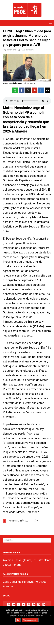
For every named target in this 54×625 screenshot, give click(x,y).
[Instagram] (28, 604)
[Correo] (13, 604)
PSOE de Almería (27, 50)
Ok (17, 620)
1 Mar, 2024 (12, 50)
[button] (50, 23)
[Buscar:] (27, 540)
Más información (30, 620)
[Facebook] (18, 604)
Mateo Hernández (18, 520)
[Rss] (43, 604)
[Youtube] (33, 604)
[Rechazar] (50, 615)
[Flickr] (38, 604)
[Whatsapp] (8, 604)
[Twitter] (23, 604)
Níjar (36, 520)
